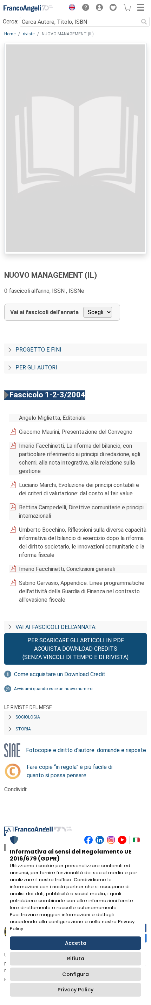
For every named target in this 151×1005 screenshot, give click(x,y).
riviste (28, 33)
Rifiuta (75, 958)
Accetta (75, 943)
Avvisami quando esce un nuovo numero (53, 688)
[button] (70, 8)
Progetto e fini (38, 349)
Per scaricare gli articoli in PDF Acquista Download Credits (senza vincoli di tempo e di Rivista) (75, 648)
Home (9, 33)
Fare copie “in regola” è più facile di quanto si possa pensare (69, 771)
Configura (75, 974)
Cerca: (10, 21)
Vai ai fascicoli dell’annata (44, 312)
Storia (23, 729)
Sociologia (27, 717)
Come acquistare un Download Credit (59, 674)
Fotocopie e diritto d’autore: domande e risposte (86, 750)
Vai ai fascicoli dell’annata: (55, 627)
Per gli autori (36, 367)
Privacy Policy (75, 989)
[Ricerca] (144, 22)
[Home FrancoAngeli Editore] (28, 8)
